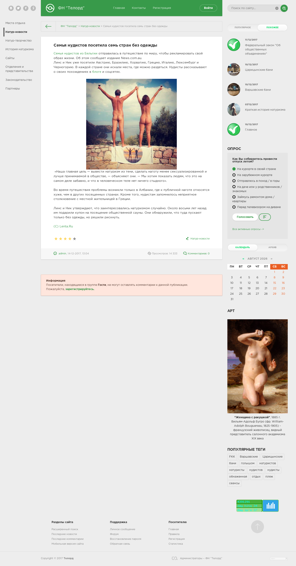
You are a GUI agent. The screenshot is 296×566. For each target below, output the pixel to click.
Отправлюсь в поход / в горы (258, 181)
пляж (269, 476)
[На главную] (48, 26)
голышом (248, 463)
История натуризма (19, 49)
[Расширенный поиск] (276, 8)
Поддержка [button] (118, 522)
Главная (119, 8)
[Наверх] (257, 526)
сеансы (234, 483)
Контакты (139, 8)
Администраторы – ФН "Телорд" (201, 558)
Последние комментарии (68, 539)
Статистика (176, 544)
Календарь (242, 248)
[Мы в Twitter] (18, 8)
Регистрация (162, 8)
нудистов (256, 470)
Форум (114, 534)
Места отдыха (15, 23)
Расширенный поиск (65, 529)
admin (62, 254)
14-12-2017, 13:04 (78, 254)
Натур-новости (16, 32)
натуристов (267, 463)
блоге (96, 72)
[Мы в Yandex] (33, 8)
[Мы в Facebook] (25, 8)
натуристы (236, 470)
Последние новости (64, 534)
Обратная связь (120, 544)
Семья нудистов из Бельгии (75, 53)
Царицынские (273, 457)
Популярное (243, 28)
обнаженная (238, 476)
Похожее (272, 28)
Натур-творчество (18, 41)
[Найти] (284, 8)
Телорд (68, 558)
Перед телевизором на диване (258, 207)
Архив (272, 248)
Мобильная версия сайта (68, 544)
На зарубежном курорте (254, 175)
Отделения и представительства (19, 69)
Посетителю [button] (178, 522)
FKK (232, 457)
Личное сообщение (122, 529)
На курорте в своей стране (256, 169)
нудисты (273, 470)
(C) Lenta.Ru (63, 226)
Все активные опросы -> (248, 229)
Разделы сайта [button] (62, 522)
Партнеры (12, 88)
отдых (256, 476)
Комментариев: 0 (198, 254)
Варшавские (249, 457)
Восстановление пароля (125, 539)
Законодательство (18, 80)
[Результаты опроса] (265, 217)
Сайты (9, 58)
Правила (174, 534)
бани (232, 463)
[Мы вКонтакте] (11, 8)
